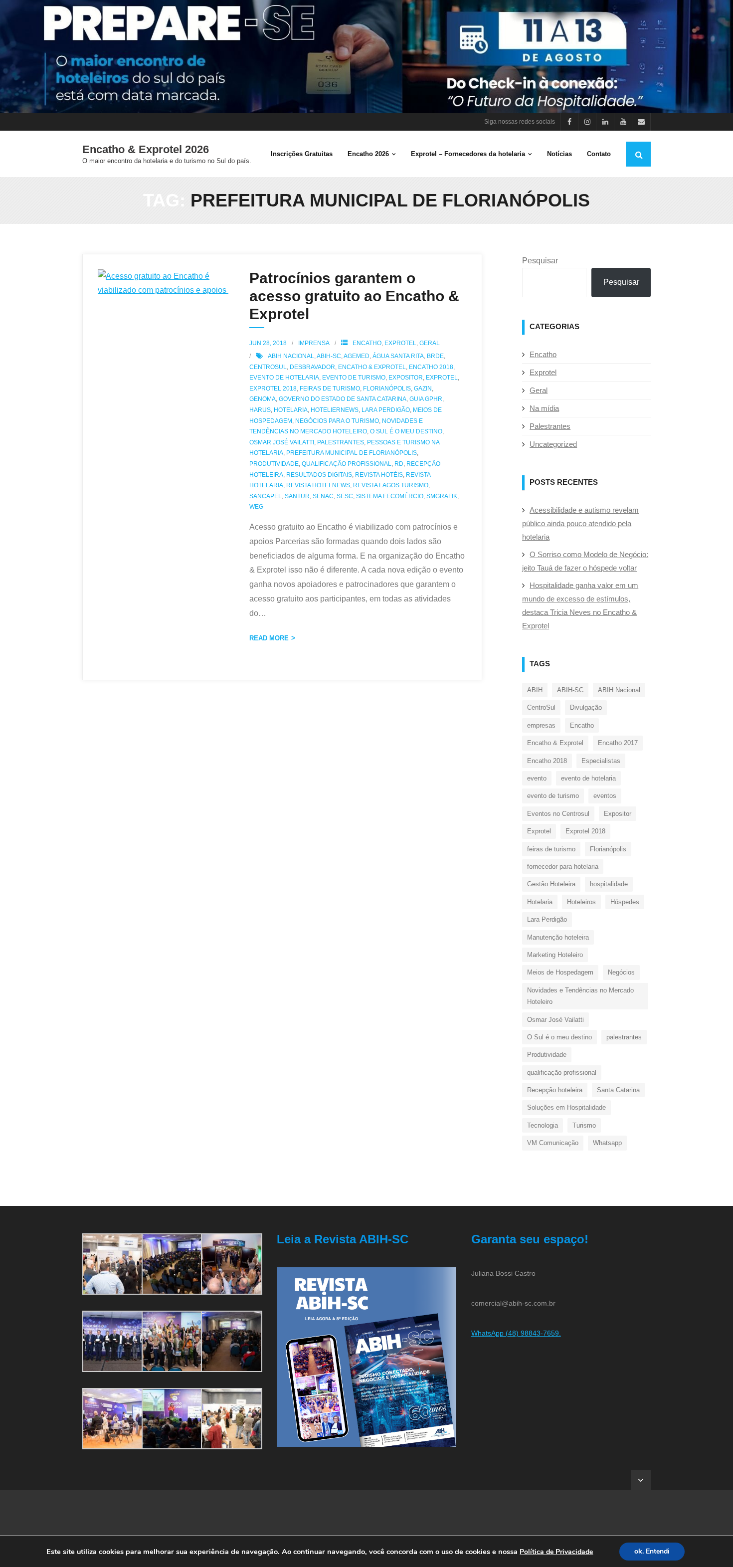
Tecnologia (542, 1125)
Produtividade (274, 463)
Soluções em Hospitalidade (566, 1107)
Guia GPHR (425, 398)
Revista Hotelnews (318, 485)
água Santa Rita (398, 356)
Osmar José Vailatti (281, 442)
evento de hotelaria (284, 377)
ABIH (535, 690)
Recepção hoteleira (554, 1090)
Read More (269, 638)
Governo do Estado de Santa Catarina (342, 398)
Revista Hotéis (379, 474)
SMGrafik (441, 496)
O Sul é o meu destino (406, 431)
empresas (541, 725)
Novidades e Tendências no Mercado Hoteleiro (580, 995)
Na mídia (544, 408)
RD (398, 463)
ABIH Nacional (291, 356)
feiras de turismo (330, 388)
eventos (604, 795)
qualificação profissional (346, 463)
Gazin (423, 388)
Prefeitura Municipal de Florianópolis (351, 452)
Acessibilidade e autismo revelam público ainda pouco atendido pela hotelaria (580, 523)
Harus (260, 409)
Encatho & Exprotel (372, 367)
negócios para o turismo (337, 420)
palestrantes (340, 442)
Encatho (367, 343)
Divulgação (586, 707)
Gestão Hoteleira (551, 884)
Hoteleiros (581, 902)
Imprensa (314, 343)
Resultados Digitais (319, 474)
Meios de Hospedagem (560, 972)
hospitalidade (609, 884)
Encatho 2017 (618, 743)
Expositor (405, 377)
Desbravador (312, 367)
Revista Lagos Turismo (390, 485)
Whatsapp (607, 1143)
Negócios (621, 972)
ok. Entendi (652, 1551)
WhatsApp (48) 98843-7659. (516, 1333)
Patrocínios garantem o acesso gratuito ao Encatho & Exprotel (354, 296)
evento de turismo (353, 377)
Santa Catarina (618, 1090)
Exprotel (400, 343)
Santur (297, 496)
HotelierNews (335, 409)
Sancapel (265, 496)
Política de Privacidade (556, 1552)
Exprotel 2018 (273, 388)
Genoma (262, 398)
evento (537, 778)
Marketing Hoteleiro (555, 955)
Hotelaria (291, 409)
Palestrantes (550, 426)
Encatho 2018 (431, 367)
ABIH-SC (329, 356)
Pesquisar (540, 260)
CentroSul (268, 367)
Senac (323, 496)
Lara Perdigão (386, 409)
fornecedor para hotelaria (562, 866)
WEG (256, 506)
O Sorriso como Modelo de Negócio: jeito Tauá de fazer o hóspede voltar (585, 561)
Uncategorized (553, 444)
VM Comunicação (552, 1143)
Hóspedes (624, 902)
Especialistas (600, 761)
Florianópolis (387, 388)
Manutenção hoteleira (558, 937)
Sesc (345, 496)
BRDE (435, 356)
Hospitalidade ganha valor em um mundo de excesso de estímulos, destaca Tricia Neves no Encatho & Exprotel (580, 605)
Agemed (356, 356)
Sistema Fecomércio (389, 496)
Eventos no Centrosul (558, 813)
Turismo (584, 1125)
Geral (429, 343)
